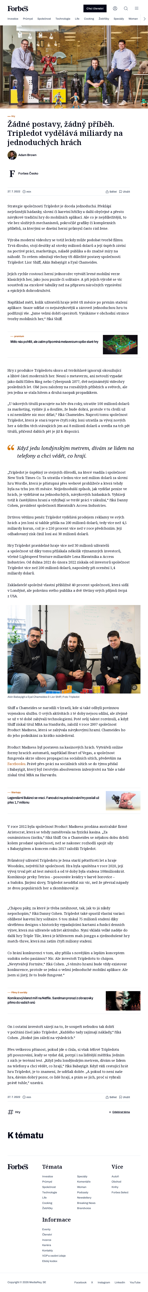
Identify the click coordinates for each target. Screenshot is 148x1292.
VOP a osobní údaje (54, 1255)
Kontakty (47, 1250)
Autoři (115, 1176)
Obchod (116, 1181)
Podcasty (82, 1192)
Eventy (46, 1229)
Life (77, 18)
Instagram (104, 1282)
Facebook (80, 1282)
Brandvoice (84, 1208)
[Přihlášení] (115, 8)
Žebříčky (104, 18)
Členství (47, 1234)
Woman (133, 18)
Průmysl (28, 18)
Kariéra (46, 1245)
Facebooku (16, 763)
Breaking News (86, 1203)
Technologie (63, 18)
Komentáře (84, 1181)
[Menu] (136, 8)
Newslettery (84, 1197)
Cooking (89, 18)
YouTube (135, 1282)
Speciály (119, 18)
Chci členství (95, 8)
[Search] (126, 8)
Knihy (115, 1187)
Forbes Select (120, 1192)
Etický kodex (49, 1261)
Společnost (44, 18)
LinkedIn (120, 1282)
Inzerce (46, 1240)
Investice (13, 18)
